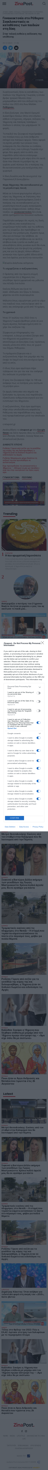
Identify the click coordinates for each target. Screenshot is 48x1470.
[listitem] (24, 687)
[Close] (43, 643)
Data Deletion (10, 827)
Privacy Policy (38, 827)
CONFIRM (14, 818)
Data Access (24, 827)
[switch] (38, 693)
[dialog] (24, 735)
